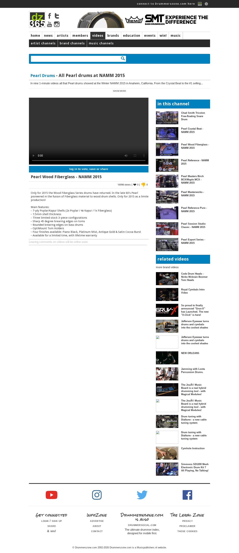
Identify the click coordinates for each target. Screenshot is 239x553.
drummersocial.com (142, 525)
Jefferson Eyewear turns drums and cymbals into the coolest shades (195, 324)
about (97, 526)
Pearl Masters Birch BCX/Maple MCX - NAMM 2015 (192, 179)
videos (97, 35)
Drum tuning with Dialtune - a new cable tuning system (194, 419)
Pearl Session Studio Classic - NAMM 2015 (193, 225)
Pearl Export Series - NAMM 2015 (193, 241)
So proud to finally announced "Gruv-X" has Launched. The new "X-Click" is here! (195, 310)
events (150, 35)
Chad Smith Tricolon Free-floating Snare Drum (193, 116)
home (35, 35)
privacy (187, 521)
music (176, 35)
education (131, 35)
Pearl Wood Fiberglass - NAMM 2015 (195, 146)
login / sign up (51, 521)
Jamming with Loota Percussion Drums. (193, 371)
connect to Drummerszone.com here (166, 3)
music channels (101, 43)
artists (63, 35)
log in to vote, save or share (88, 169)
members (80, 35)
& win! (51, 531)
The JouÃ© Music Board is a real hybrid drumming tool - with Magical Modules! (193, 389)
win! (163, 35)
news (48, 35)
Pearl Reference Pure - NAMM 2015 (194, 209)
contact (97, 531)
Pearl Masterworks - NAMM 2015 (192, 194)
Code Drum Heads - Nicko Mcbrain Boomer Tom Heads (194, 277)
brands (113, 35)
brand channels (72, 43)
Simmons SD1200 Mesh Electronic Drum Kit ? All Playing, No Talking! (195, 467)
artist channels (43, 43)
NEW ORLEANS (190, 353)
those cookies (187, 531)
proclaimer (187, 526)
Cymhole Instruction (193, 448)
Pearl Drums (42, 75)
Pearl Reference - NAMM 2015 (195, 162)
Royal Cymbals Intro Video (193, 291)
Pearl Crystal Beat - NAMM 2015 (192, 130)
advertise (97, 521)
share (51, 526)
